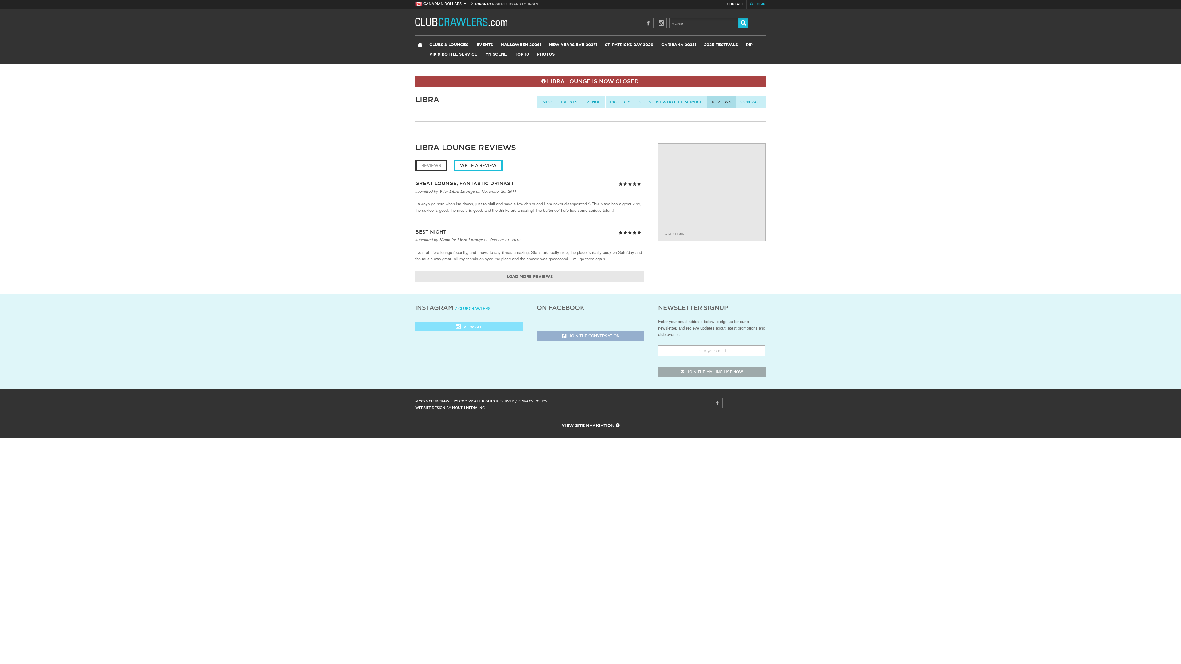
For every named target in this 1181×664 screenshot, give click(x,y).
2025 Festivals (721, 45)
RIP (749, 45)
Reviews (721, 102)
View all (472, 327)
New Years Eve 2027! (573, 45)
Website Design (430, 407)
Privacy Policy (532, 401)
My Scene (496, 55)
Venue (593, 102)
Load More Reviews (530, 277)
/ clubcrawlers (473, 308)
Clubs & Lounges (448, 45)
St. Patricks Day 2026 (629, 45)
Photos (546, 55)
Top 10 (522, 55)
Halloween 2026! (521, 45)
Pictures (620, 102)
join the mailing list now (714, 372)
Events (484, 45)
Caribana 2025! (678, 45)
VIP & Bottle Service (453, 55)
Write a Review (478, 165)
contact (750, 102)
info (546, 102)
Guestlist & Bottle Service (671, 102)
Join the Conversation (593, 336)
